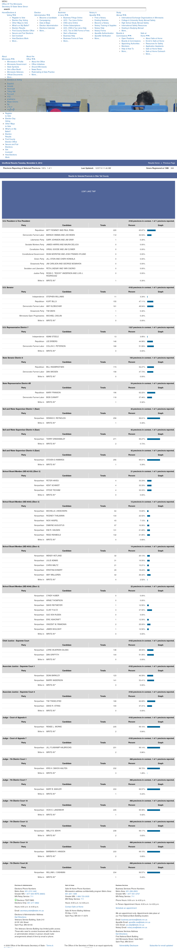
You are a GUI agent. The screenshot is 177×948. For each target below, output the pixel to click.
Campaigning (45, 20)
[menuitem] (20, 26)
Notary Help (99, 28)
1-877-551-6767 (133, 893)
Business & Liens (62, 13)
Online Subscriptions (71, 25)
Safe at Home (143, 34)
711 (31, 896)
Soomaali (11, 88)
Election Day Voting (20, 20)
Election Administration (40, 13)
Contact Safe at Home (74, 906)
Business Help (69, 35)
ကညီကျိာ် (11, 109)
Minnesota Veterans (15, 72)
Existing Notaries (101, 20)
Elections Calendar (47, 28)
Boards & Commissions (121, 34)
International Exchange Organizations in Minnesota (142, 17)
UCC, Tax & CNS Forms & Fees (76, 30)
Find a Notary (100, 17)
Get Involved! (17, 35)
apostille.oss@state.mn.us (139, 922)
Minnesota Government (16, 64)
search (7, 9)
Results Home (154, 163)
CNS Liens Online (70, 22)
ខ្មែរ (8, 104)
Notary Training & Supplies (105, 25)
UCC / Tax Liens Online (73, 20)
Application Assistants (155, 46)
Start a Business (70, 33)
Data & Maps (45, 22)
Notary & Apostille (93, 13)
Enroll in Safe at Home (155, 41)
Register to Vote (18, 17)
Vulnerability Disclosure (128, 945)
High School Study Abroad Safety (135, 22)
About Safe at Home (154, 38)
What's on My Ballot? (20, 25)
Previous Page (169, 163)
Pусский (10, 94)
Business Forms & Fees (73, 38)
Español (10, 83)
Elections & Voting (11, 13)
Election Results (18, 28)
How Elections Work (20, 38)
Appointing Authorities (130, 43)
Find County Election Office (23, 30)
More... (15, 41)
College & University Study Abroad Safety (138, 20)
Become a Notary (102, 22)
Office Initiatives (38, 64)
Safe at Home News (154, 48)
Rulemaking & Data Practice (43, 72)
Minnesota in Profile (15, 61)
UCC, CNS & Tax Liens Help (74, 28)
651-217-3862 (33, 902)
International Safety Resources (134, 25)
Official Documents (15, 74)
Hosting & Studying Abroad (133, 28)
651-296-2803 (132, 891)
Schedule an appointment (126, 908)
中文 (9, 96)
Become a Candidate (48, 17)
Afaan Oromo (12, 101)
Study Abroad (119, 13)
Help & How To (128, 48)
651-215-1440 (31, 891)
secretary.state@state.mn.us (32, 910)
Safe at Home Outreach (155, 51)
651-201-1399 (71, 893)
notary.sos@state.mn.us (137, 927)
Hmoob (10, 86)
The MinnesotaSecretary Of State (15, 5)
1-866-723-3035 (82, 896)
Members (125, 46)
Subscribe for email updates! (161, 945)
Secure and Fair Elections (22, 33)
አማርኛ (9, 106)
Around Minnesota (39, 66)
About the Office (30, 57)
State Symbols (13, 66)
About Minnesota (6, 57)
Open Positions (128, 38)
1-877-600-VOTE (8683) (35, 893)
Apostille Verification (103, 35)
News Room (37, 69)
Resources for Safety (154, 43)
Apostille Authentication (104, 33)
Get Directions (20, 917)
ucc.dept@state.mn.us (134, 924)
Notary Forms (100, 30)
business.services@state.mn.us (134, 919)
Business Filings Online (72, 17)
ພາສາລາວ (11, 99)
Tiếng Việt (11, 91)
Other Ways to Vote (20, 22)
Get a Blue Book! (14, 69)
